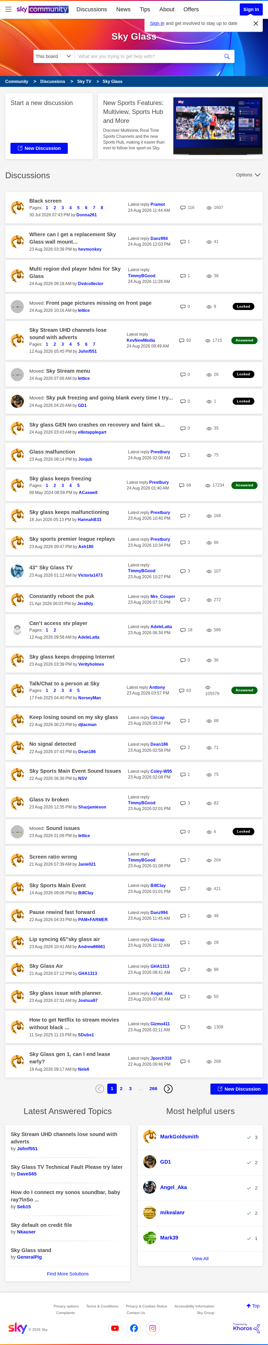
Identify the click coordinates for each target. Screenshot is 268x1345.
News (123, 9)
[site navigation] (8, 9)
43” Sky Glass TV (50, 567)
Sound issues (63, 828)
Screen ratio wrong (53, 857)
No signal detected (52, 744)
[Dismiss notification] (256, 23)
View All (200, 1258)
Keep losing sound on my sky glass (73, 717)
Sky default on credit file (41, 1225)
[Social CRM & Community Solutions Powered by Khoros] (246, 1328)
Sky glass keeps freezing (60, 478)
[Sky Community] (43, 9)
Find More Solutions (68, 1273)
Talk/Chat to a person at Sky (64, 683)
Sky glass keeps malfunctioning (69, 512)
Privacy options (66, 1306)
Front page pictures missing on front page (99, 303)
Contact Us (136, 1313)
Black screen (45, 201)
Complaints (65, 1313)
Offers (191, 9)
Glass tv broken (49, 799)
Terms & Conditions (102, 1306)
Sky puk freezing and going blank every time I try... (109, 398)
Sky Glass (134, 36)
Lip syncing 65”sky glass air (64, 939)
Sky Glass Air (46, 966)
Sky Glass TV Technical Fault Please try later (67, 1167)
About (166, 9)
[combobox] (147, 56)
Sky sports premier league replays (72, 539)
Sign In (251, 9)
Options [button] (244, 174)
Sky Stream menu (68, 371)
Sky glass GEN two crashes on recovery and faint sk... (97, 425)
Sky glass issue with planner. (65, 993)
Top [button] (256, 1306)
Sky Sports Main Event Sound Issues (75, 771)
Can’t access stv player (58, 623)
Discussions (91, 9)
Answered (244, 340)
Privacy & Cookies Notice (146, 1306)
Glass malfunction (52, 452)
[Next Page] (168, 1089)
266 (153, 1088)
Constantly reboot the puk (61, 596)
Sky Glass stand (31, 1250)
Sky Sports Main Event (57, 885)
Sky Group (205, 1313)
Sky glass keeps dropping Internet (72, 657)
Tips (145, 9)
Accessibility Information (194, 1306)
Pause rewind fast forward (62, 912)
